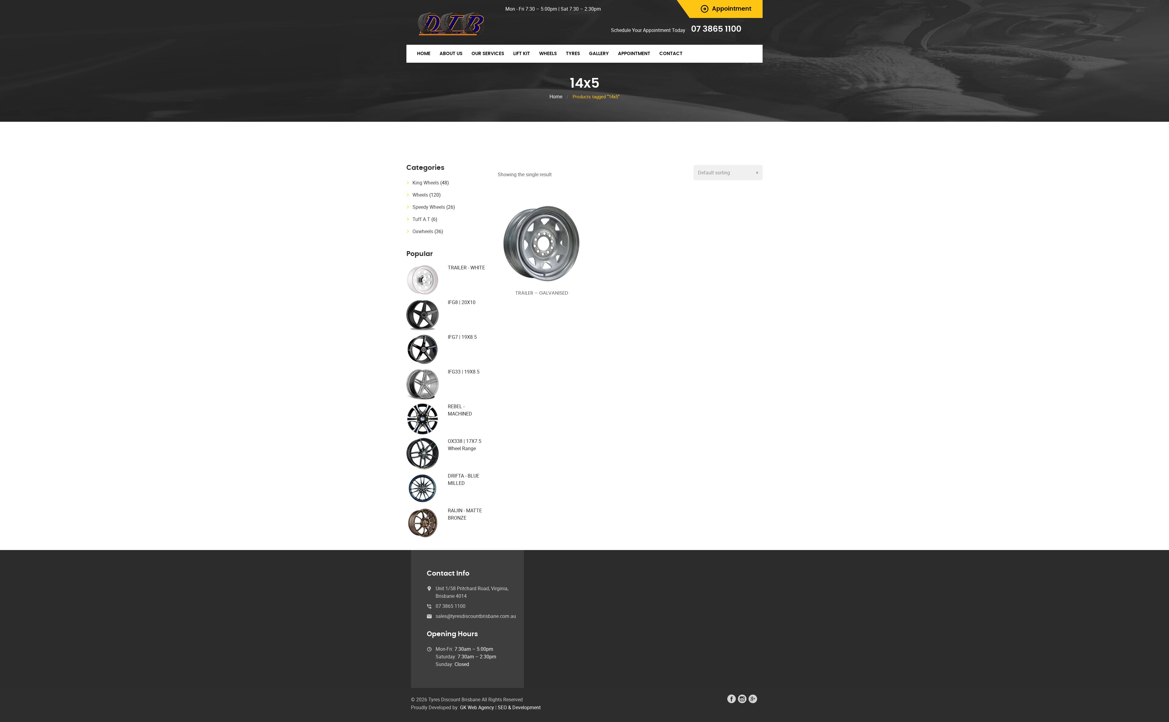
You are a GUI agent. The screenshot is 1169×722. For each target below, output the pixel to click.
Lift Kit (521, 53)
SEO (502, 707)
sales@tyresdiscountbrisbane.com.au (476, 616)
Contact (671, 53)
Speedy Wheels (428, 207)
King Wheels (425, 182)
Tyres (573, 53)
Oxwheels (422, 231)
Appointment (634, 53)
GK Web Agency (477, 707)
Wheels (548, 53)
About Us (451, 53)
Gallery (599, 53)
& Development (524, 707)
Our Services (488, 53)
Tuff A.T (421, 219)
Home (423, 53)
